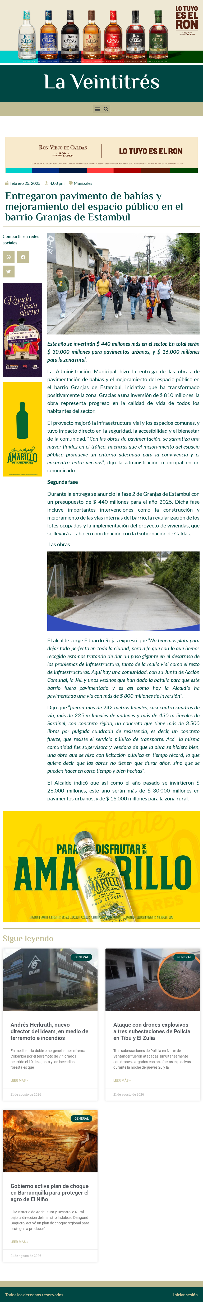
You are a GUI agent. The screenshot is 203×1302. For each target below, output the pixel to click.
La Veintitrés (101, 83)
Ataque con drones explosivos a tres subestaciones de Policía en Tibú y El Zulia (151, 1031)
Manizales (83, 183)
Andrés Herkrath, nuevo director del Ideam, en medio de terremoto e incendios (49, 1031)
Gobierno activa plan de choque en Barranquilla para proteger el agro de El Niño (50, 1192)
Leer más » (19, 1080)
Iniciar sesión (185, 1294)
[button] (97, 109)
